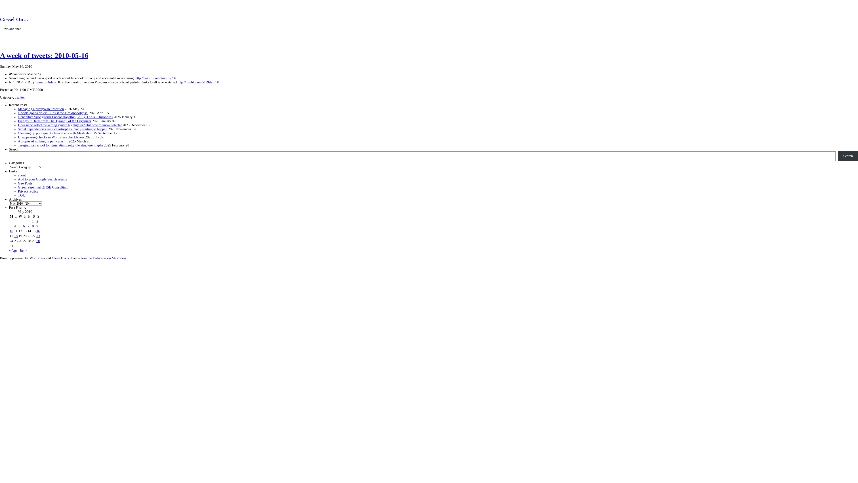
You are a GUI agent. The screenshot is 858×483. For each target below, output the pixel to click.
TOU (21, 195)
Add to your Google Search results (42, 179)
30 (38, 241)
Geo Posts (25, 183)
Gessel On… (14, 19)
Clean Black (60, 258)
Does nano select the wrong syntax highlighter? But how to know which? (70, 125)
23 (38, 236)
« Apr (13, 250)
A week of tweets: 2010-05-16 (44, 55)
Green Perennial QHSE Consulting (42, 187)
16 (38, 231)
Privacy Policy (28, 191)
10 (11, 231)
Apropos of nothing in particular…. (43, 141)
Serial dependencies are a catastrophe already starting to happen (62, 129)
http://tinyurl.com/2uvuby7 (154, 78)
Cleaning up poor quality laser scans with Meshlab (53, 133)
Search (14, 149)
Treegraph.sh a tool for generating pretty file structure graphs (60, 145)
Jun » (23, 250)
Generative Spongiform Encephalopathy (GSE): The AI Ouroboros (65, 117)
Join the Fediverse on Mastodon (103, 258)
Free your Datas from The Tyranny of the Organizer (54, 121)
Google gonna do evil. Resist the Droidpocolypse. (53, 113)
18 (16, 236)
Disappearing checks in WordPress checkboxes (51, 137)
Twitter (20, 97)
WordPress (37, 258)
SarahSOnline (46, 82)
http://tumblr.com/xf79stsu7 (197, 82)
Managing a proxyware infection (41, 109)
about (22, 175)
